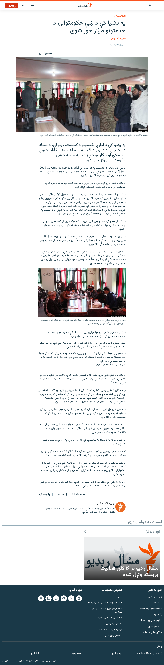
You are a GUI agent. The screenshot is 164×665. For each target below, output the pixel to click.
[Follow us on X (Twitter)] (71, 598)
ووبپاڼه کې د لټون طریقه (110, 629)
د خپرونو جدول (155, 626)
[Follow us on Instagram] (56, 598)
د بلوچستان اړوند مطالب (150, 620)
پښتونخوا (157, 603)
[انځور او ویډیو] (32, 5)
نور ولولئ (152, 531)
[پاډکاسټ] (41, 598)
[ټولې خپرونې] (23, 5)
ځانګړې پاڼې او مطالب (152, 632)
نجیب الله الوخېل (118, 39)
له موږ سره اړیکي (114, 624)
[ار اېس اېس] (48, 598)
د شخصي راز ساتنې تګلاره (110, 618)
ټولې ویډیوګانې (155, 597)
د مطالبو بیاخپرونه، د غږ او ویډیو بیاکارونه (107, 610)
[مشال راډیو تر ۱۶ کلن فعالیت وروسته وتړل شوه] (122, 558)
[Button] (45, 53)
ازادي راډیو (116, 653)
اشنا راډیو (35, 653)
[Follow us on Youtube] (64, 598)
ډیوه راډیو (76, 653)
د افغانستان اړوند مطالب (150, 608)
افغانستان (120, 16)
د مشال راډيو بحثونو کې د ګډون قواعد (104, 603)
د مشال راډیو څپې (113, 635)
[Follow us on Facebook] (79, 598)
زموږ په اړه (117, 597)
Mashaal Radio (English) (149, 653)
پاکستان (158, 614)
